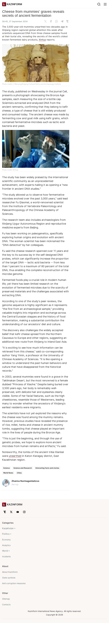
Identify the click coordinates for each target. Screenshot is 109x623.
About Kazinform (10, 572)
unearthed (15, 455)
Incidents (6, 556)
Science (6, 468)
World (5, 550)
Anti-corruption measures (14, 583)
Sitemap (6, 599)
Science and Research (22, 468)
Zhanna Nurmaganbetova (25, 481)
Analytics (6, 545)
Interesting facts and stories (47, 468)
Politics (6, 534)
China (19, 473)
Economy (6, 539)
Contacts (6, 604)
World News (8, 473)
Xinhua (42, 39)
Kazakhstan (8, 528)
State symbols (8, 577)
